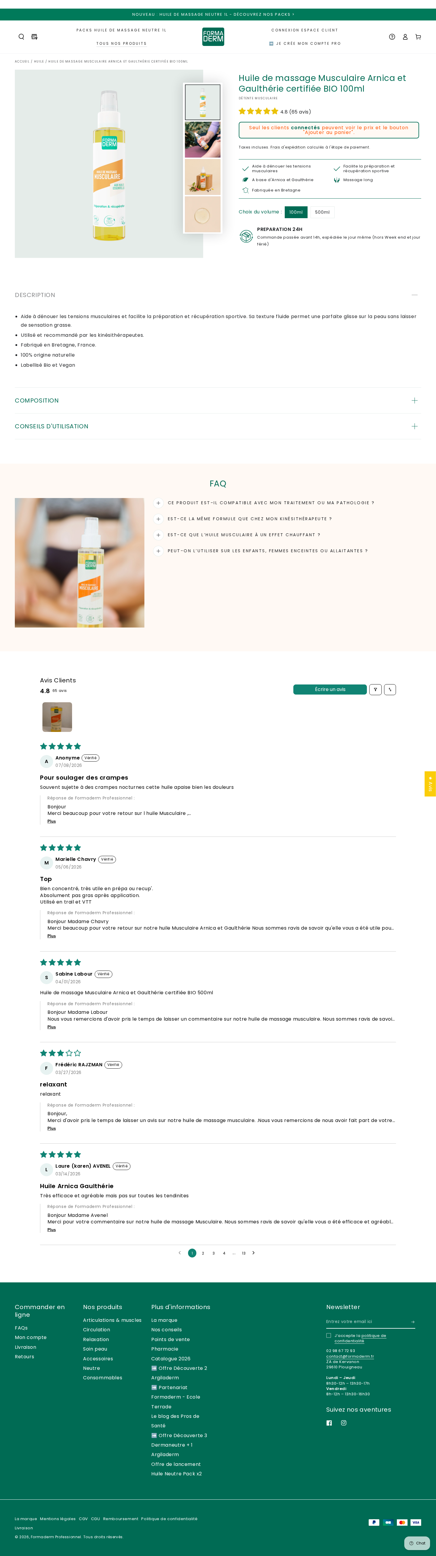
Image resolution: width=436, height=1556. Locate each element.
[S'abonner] (413, 1321)
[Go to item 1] (57, 717)
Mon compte (31, 1337)
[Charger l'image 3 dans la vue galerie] (203, 177)
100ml (296, 212)
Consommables (102, 1377)
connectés (305, 127)
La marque (164, 1320)
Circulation (96, 1329)
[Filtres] (375, 689)
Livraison (25, 1347)
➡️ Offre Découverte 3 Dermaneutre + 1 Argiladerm (179, 1445)
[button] (21, 36)
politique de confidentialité (360, 1338)
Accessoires (98, 1358)
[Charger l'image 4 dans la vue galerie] (203, 214)
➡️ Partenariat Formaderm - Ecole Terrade (175, 1397)
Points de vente (170, 1339)
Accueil (22, 61)
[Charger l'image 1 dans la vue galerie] (203, 102)
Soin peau (95, 1349)
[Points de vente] (34, 36)
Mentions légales (58, 1519)
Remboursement (121, 1519)
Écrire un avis (330, 689)
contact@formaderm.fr (350, 1356)
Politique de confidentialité (169, 1519)
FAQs (21, 1327)
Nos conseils (166, 1329)
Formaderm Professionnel (56, 1536)
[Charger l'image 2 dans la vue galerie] (203, 139)
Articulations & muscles (112, 1320)
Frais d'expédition (288, 147)
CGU (95, 1519)
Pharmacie (164, 1349)
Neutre (91, 1368)
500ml (322, 212)
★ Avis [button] (430, 783)
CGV (83, 1519)
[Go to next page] (255, 1253)
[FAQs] (392, 36)
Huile (39, 61)
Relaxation (96, 1339)
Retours (24, 1356)
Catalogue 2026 (170, 1358)
